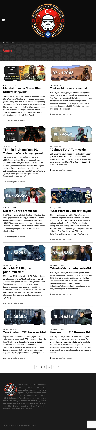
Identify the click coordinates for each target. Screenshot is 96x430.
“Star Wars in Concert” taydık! (71, 210)
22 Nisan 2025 (10, 147)
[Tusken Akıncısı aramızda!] (71, 72)
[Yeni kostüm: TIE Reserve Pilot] (24, 316)
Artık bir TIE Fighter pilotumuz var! (17, 270)
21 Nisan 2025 (57, 147)
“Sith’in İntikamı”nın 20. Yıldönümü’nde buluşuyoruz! (23, 151)
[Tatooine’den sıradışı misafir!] (71, 252)
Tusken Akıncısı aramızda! (68, 88)
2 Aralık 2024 (9, 208)
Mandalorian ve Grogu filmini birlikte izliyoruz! (23, 90)
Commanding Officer (12, 120)
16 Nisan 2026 (57, 85)
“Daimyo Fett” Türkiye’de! (68, 149)
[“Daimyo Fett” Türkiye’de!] (71, 134)
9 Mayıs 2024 (56, 208)
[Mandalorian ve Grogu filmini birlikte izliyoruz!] (24, 72)
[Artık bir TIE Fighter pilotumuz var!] (24, 252)
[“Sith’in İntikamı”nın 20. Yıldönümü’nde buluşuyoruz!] (24, 134)
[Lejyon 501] (48, 20)
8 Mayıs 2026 (9, 85)
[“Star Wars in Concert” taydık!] (71, 195)
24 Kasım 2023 (57, 265)
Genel (23, 120)
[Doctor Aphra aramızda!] (24, 195)
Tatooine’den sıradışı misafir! (70, 268)
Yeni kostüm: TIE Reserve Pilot (24, 332)
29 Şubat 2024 (10, 265)
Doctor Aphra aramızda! (20, 210)
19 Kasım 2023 (57, 329)
